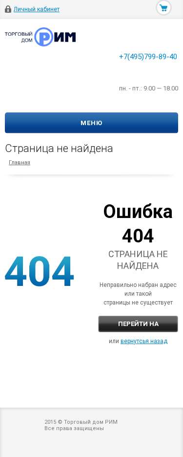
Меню (91, 123)
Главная (19, 162)
